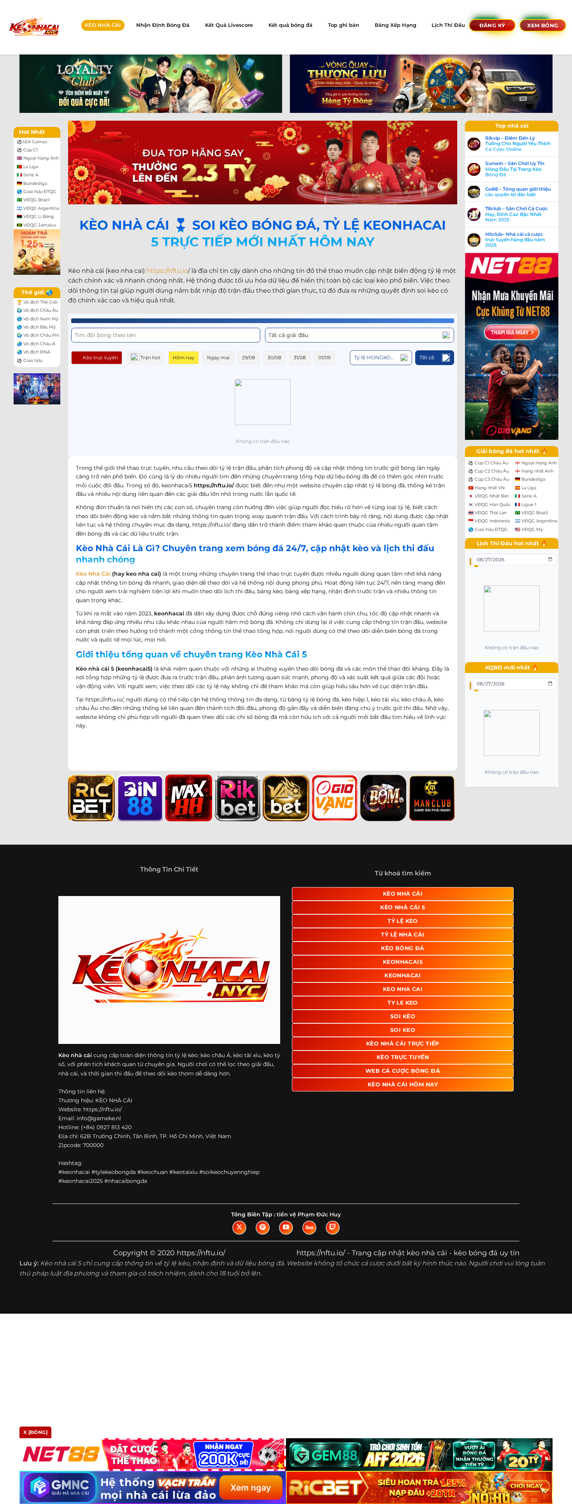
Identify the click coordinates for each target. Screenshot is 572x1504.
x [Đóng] (35, 1432)
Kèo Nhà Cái (93, 573)
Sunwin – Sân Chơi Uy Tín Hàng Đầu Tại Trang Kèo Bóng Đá (514, 169)
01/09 (324, 357)
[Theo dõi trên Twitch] (333, 1228)
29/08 (248, 357)
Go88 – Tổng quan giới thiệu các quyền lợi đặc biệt (518, 191)
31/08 (300, 357)
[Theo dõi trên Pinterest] (263, 1228)
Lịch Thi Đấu (448, 25)
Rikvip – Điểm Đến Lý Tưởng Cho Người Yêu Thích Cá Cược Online (518, 143)
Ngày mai (218, 357)
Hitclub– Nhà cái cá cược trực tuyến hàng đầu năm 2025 (515, 240)
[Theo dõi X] (239, 1228)
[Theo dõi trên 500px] (309, 1228)
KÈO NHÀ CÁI (103, 25)
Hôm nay (184, 357)
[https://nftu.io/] (33, 27)
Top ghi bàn (343, 25)
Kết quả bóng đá (290, 25)
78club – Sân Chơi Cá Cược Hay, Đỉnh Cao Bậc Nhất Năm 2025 (516, 214)
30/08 (274, 357)
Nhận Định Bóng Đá (162, 25)
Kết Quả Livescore (229, 25)
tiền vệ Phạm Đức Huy (309, 1214)
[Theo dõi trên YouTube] (286, 1228)
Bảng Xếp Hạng (395, 25)
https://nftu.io (167, 270)
